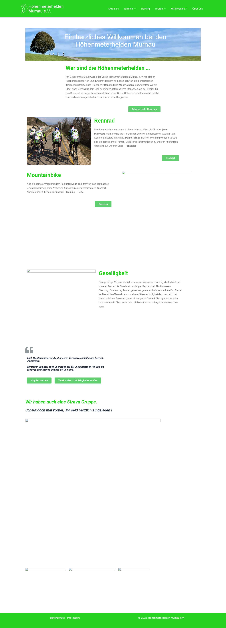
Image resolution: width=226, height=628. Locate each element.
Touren (159, 8)
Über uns (197, 8)
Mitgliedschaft (179, 8)
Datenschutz (57, 617)
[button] (134, 8)
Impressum (73, 617)
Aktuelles (113, 8)
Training (145, 8)
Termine (128, 8)
